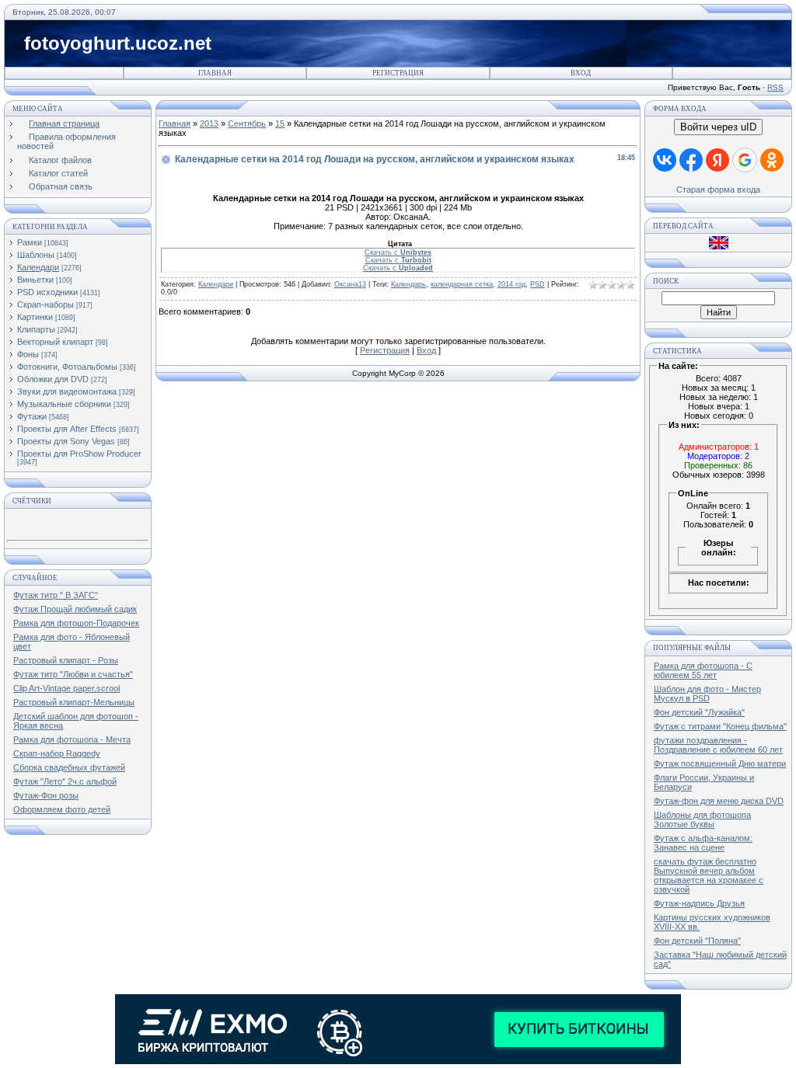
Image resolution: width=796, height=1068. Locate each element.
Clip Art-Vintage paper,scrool (66, 688)
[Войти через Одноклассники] (772, 160)
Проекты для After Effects (67, 428)
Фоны (28, 354)
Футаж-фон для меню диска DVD (719, 800)
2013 (209, 123)
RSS (775, 87)
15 (280, 123)
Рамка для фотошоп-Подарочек (76, 623)
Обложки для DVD (53, 379)
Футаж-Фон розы (46, 795)
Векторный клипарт (55, 341)
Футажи (32, 416)
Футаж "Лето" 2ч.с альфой (65, 781)
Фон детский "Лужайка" (699, 712)
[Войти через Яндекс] (717, 160)
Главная (215, 73)
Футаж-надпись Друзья (699, 903)
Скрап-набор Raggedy (56, 753)
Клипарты (36, 329)
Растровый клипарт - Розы (65, 660)
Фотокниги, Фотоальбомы (67, 366)
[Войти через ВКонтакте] (664, 160)
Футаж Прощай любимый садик (75, 609)
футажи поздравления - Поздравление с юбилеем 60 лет (718, 745)
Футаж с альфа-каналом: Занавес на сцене (703, 842)
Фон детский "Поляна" (697, 940)
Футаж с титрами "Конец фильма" (720, 726)
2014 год (511, 284)
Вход (581, 73)
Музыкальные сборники (64, 404)
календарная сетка (462, 284)
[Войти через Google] (744, 160)
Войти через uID (718, 127)
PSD (537, 284)
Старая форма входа (718, 189)
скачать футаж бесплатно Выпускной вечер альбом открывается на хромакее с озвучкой (708, 875)
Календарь (408, 284)
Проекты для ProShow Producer (79, 453)
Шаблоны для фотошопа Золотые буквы (702, 819)
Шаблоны (35, 254)
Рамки (29, 242)
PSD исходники (47, 292)
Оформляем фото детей (61, 809)
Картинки (35, 317)
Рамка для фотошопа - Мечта (72, 739)
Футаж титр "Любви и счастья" (73, 674)
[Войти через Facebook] (691, 160)
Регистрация (398, 73)
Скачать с (398, 252)
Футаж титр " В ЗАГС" (55, 595)
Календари (38, 267)
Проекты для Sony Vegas (66, 441)
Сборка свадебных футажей (69, 767)
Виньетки (35, 279)
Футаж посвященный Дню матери (720, 763)
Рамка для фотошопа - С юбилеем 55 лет (703, 670)
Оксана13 (350, 284)
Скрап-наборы (45, 304)
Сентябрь (247, 123)
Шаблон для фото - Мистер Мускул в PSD (707, 693)
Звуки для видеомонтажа (67, 391)
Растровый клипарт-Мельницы (73, 702)
